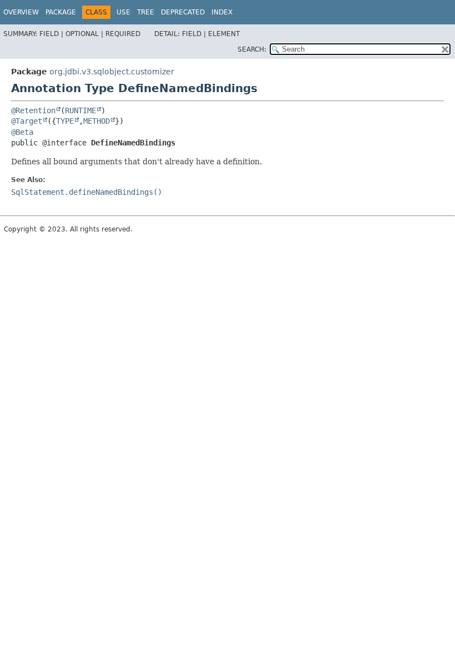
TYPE (65, 121)
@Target (26, 121)
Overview (21, 12)
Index (221, 12)
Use (123, 12)
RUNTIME (80, 110)
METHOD (96, 121)
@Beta (22, 132)
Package (61, 12)
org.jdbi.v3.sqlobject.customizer (111, 71)
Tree (145, 12)
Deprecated (183, 12)
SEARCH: (251, 49)
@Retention (33, 110)
